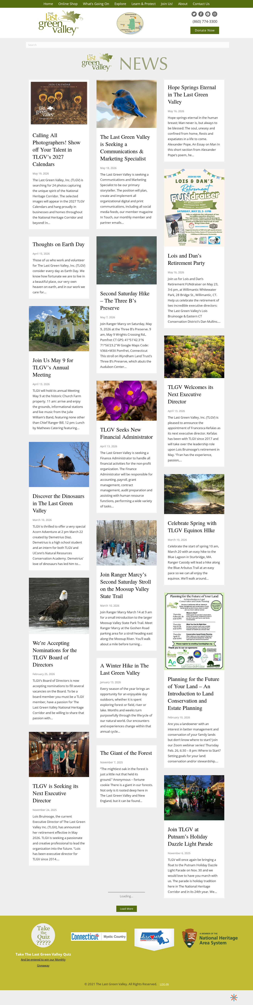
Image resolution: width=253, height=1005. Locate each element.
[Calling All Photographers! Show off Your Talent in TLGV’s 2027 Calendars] (59, 103)
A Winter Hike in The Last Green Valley (124, 669)
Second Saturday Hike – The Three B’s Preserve (124, 300)
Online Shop (68, 3)
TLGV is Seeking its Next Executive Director (55, 793)
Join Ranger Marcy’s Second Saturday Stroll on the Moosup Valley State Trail (125, 585)
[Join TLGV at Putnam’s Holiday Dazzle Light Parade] (194, 798)
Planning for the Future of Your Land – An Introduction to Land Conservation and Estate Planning (193, 693)
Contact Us (201, 3)
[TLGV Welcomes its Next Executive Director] (194, 357)
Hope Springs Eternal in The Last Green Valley (192, 94)
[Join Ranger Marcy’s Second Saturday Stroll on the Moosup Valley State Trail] (126, 543)
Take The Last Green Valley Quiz (43, 954)
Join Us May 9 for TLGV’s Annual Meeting (53, 367)
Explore (120, 3)
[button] (126, 909)
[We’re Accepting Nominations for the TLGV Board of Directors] (59, 606)
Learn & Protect (144, 3)
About (182, 3)
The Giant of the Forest (126, 752)
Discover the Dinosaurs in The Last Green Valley (58, 503)
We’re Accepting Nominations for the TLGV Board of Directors (55, 653)
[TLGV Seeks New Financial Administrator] (126, 401)
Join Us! (167, 3)
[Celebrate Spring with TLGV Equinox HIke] (194, 494)
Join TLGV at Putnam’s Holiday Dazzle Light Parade (190, 836)
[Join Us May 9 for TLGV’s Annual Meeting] (59, 329)
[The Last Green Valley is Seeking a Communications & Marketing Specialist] (126, 104)
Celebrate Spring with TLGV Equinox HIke (192, 526)
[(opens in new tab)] (98, 936)
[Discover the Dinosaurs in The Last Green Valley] (59, 465)
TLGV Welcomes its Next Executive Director (190, 394)
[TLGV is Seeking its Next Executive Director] (59, 755)
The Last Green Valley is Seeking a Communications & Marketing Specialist (125, 147)
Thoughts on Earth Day (59, 244)
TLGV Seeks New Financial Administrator (126, 433)
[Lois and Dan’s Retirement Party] (194, 208)
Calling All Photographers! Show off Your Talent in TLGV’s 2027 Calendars (57, 149)
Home (48, 3)
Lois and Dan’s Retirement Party (186, 259)
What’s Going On (96, 3)
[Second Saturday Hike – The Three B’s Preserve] (126, 261)
